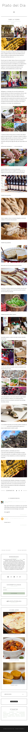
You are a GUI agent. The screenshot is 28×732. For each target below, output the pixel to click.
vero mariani (8, 501)
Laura (13, 146)
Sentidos (22, 169)
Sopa (13, 716)
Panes (9, 716)
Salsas (23, 715)
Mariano (18, 559)
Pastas (17, 715)
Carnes (11, 715)
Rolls (5, 717)
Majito (6, 518)
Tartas (18, 716)
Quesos (5, 715)
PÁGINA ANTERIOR (22, 550)
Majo (22, 559)
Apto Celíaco (8, 712)
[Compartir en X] (16, 490)
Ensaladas (6, 713)
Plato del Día (14, 5)
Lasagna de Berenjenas (14, 634)
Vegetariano (21, 712)
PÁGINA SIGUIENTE (6, 550)
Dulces (14, 713)
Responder (23, 514)
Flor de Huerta (4, 426)
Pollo (5, 716)
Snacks (22, 716)
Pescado (22, 713)
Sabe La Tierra (17, 57)
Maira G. (22, 728)
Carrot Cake (14, 685)
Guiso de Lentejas (14, 659)
